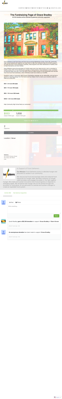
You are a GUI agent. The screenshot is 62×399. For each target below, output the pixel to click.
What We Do (37, 8)
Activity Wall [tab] (7, 193)
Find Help (25, 8)
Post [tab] (12, 202)
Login (59, 8)
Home (20, 8)
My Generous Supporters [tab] (20, 193)
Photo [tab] (19, 202)
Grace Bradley (44, 221)
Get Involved (45, 8)
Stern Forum (55, 221)
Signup (53, 8)
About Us (30, 8)
